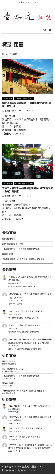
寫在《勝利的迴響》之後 (12, 244)
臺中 (31, 184)
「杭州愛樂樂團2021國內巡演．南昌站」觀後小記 (23, 259)
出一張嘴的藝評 (21, 98)
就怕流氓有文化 (9, 239)
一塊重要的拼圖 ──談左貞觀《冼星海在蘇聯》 (22, 249)
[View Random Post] (44, 30)
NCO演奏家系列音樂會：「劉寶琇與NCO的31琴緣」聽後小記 (26, 104)
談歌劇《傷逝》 (9, 254)
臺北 (31, 98)
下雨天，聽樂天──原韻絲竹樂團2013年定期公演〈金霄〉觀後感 (27, 190)
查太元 (7, 110)
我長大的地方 (27, 311)
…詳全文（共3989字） (14, 218)
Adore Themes (29, 470)
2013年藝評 (7, 184)
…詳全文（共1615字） (14, 133)
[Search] (50, 30)
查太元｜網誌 (29, 466)
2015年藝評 (7, 98)
